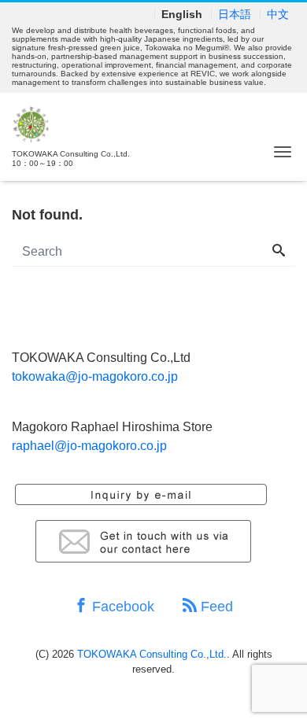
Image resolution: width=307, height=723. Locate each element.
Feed (215, 606)
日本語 (234, 14)
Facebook (121, 606)
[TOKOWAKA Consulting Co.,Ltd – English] (31, 122)
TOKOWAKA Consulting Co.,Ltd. (152, 654)
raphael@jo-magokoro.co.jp (89, 445)
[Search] (278, 252)
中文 (278, 14)
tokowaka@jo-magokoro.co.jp (95, 376)
